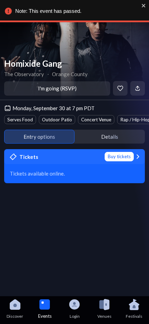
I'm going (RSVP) (57, 88)
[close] (143, 5)
